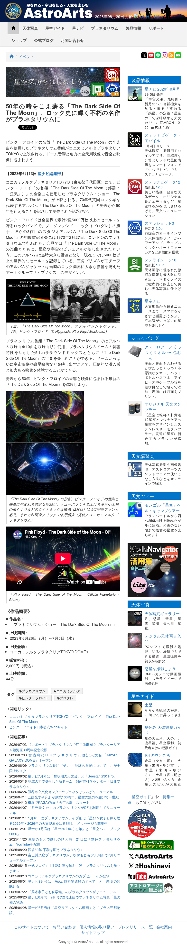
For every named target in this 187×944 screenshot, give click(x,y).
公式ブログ (44, 40)
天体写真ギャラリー (162, 613)
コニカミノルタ (68, 690)
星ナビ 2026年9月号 (162, 89)
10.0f (160, 264)
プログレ (66, 697)
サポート (156, 28)
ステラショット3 (159, 223)
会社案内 (164, 927)
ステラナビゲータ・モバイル (163, 137)
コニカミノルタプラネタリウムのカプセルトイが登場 (69, 875)
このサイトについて (31, 927)
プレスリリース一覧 (135, 927)
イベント (26, 56)
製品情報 (133, 28)
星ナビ (78, 28)
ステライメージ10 (160, 260)
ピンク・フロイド (35, 697)
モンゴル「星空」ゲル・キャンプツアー (163, 507)
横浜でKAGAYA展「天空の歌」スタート (59, 802)
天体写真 (30, 28)
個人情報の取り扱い (96, 927)
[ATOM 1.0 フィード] (171, 54)
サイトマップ (93, 932)
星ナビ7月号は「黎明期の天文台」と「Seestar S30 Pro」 (72, 775)
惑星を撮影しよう (160, 668)
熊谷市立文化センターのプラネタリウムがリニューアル (70, 791)
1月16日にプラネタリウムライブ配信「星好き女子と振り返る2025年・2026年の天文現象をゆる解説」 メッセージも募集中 (64, 820)
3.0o (159, 228)
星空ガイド (55, 28)
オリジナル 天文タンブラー (163, 406)
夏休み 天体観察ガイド (163, 730)
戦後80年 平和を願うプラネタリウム (56, 849)
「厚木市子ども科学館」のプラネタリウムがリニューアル (72, 891)
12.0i (159, 187)
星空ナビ (152, 301)
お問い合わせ (72, 40)
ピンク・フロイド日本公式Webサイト (38, 726)
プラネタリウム (104, 28)
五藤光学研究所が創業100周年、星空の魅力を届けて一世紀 (73, 796)
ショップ (19, 40)
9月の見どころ (157, 755)
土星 (148, 705)
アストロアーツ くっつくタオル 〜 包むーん (163, 352)
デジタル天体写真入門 (163, 638)
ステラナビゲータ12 (162, 182)
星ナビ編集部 (49, 173)
